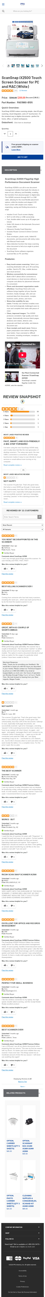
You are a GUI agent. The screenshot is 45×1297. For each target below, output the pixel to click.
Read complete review (12, 465)
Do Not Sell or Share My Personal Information (22, 1292)
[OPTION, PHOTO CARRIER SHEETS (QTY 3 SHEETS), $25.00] (13, 1176)
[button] (22, 170)
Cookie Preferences (22, 1287)
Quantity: (5, 129)
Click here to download (22, 123)
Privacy (22, 1281)
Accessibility (22, 1271)
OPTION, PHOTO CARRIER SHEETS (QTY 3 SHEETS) (13, 1201)
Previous (3, 65)
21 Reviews (23, 90)
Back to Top (22, 1082)
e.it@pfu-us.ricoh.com (27, 1247)
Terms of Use (22, 1276)
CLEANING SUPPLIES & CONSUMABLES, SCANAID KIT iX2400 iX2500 (29, 1201)
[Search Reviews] (40, 517)
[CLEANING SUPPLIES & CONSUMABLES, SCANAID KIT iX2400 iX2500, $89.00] (29, 1176)
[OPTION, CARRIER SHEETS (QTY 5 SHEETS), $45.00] (13, 1121)
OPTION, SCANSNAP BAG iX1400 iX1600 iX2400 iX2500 (28, 1146)
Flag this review (7, 574)
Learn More (16, 150)
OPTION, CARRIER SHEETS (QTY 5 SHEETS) (13, 1145)
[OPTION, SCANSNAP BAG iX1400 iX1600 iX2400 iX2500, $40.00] (29, 1121)
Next (42, 65)
